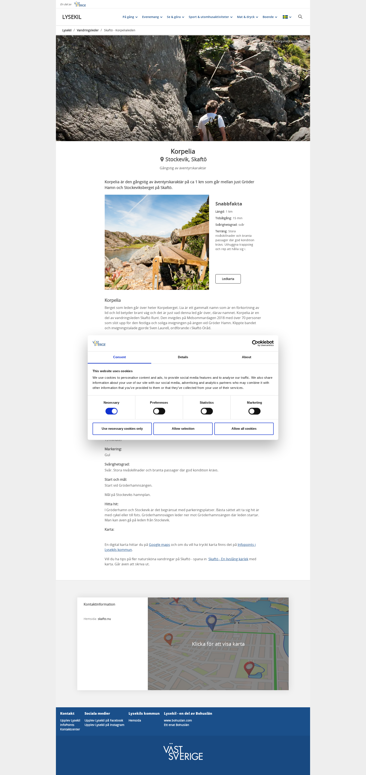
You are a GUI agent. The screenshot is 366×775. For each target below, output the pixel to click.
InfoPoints (67, 725)
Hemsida (135, 720)
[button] (183, 88)
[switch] (159, 411)
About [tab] (246, 357)
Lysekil (67, 30)
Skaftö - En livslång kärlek (228, 559)
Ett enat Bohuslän (176, 725)
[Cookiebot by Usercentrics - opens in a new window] (255, 343)
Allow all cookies (244, 429)
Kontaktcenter (70, 729)
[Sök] (300, 16)
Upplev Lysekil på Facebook (104, 720)
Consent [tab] (119, 357)
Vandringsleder (88, 30)
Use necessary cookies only (122, 429)
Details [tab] (183, 357)
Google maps (159, 544)
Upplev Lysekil (70, 720)
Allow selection (183, 429)
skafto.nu (104, 619)
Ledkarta (228, 279)
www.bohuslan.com (178, 720)
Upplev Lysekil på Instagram (104, 725)
